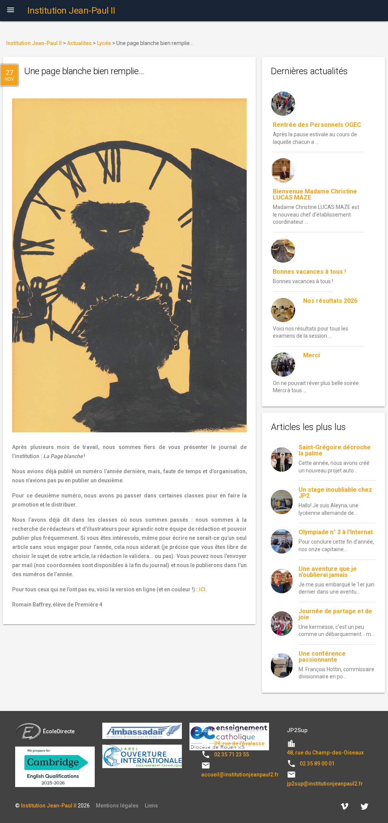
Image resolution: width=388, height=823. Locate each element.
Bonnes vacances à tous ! (309, 271)
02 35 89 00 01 (317, 764)
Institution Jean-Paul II (49, 806)
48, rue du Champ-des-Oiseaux (325, 753)
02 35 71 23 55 (231, 754)
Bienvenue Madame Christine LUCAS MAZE (315, 194)
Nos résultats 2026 (330, 300)
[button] (11, 11)
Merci (311, 355)
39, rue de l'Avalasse (239, 743)
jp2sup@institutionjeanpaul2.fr (325, 784)
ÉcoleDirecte (59, 731)
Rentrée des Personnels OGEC (317, 124)
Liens (151, 806)
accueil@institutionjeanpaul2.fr (240, 775)
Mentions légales (117, 806)
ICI (202, 589)
